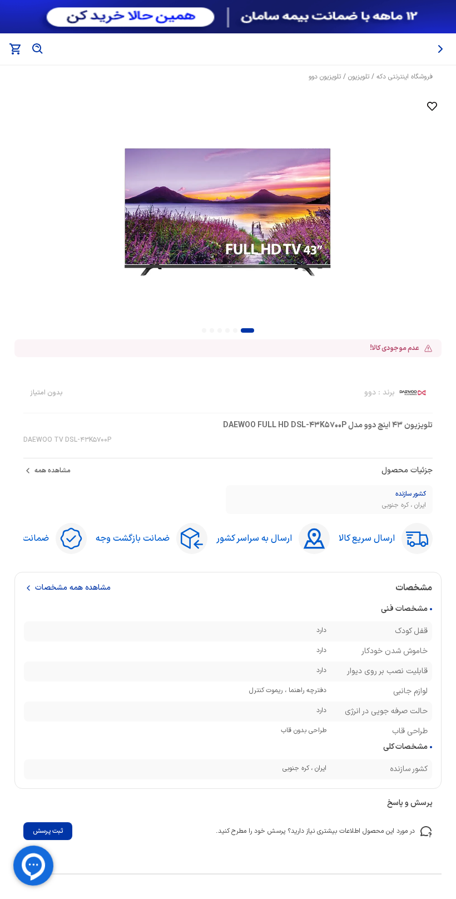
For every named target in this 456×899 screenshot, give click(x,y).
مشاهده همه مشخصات (73, 588)
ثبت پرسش (48, 831)
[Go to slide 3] (227, 330)
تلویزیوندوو (325, 76)
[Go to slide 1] (247, 330)
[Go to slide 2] (235, 330)
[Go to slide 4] (219, 330)
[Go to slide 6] (204, 330)
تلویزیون (358, 76)
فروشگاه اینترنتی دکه (404, 76)
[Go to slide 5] (212, 330)
